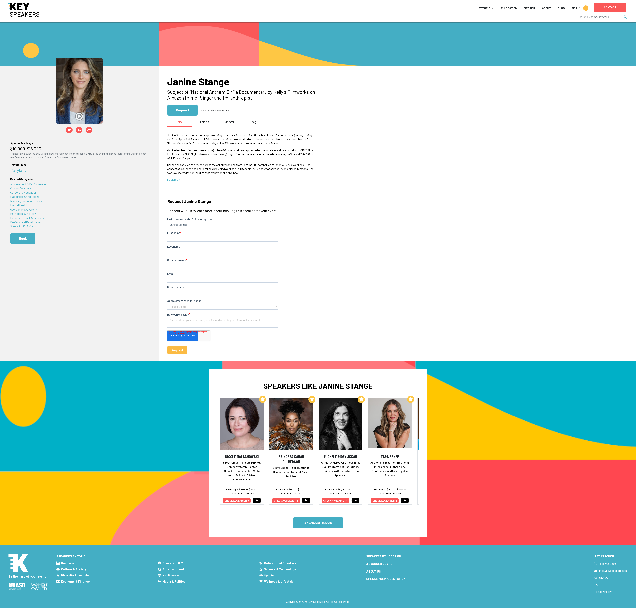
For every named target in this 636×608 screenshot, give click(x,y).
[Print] (79, 130)
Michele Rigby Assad (340, 456)
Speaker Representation (386, 579)
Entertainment (173, 569)
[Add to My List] (262, 399)
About (546, 8)
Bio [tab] (180, 122)
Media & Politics (174, 581)
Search (529, 8)
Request (182, 110)
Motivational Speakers (280, 563)
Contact (610, 7)
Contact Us (601, 577)
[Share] (89, 130)
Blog (561, 8)
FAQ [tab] (254, 122)
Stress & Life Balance (23, 226)
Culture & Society (74, 569)
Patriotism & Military (23, 213)
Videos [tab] (229, 122)
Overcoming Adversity (23, 209)
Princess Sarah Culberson (291, 459)
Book (23, 238)
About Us (373, 571)
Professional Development (26, 222)
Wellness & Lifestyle (279, 581)
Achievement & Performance (28, 184)
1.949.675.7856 (607, 563)
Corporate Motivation (23, 192)
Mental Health (18, 205)
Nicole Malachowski (242, 456)
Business (67, 563)
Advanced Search (318, 523)
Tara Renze (390, 456)
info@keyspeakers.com (613, 570)
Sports (269, 575)
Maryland (18, 170)
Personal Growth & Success (27, 218)
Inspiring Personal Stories (26, 201)
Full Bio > (173, 179)
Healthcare (171, 575)
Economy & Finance (75, 581)
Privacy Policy (603, 591)
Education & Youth (176, 563)
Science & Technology (280, 569)
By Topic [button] (484, 8)
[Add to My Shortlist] (69, 130)
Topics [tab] (204, 122)
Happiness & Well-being (24, 196)
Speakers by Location (383, 556)
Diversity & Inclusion (76, 575)
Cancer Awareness (21, 188)
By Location (508, 8)
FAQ (596, 584)
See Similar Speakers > (215, 110)
